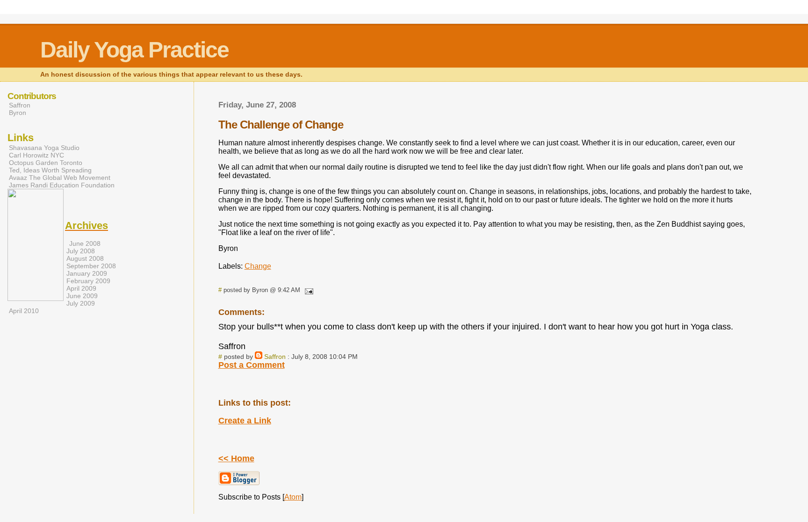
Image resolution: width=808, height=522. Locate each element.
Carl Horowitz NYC (36, 155)
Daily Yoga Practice (134, 49)
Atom (293, 497)
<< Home (236, 458)
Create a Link (244, 420)
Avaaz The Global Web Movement (59, 177)
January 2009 (86, 273)
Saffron (275, 356)
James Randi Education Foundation (62, 185)
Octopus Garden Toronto (45, 162)
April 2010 (24, 311)
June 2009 (82, 296)
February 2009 (88, 281)
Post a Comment (251, 365)
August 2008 (85, 258)
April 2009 (81, 288)
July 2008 (80, 251)
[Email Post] (307, 289)
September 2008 (91, 266)
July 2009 (80, 303)
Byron (17, 112)
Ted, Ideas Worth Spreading (50, 170)
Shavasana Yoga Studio (44, 147)
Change (258, 266)
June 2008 (85, 243)
